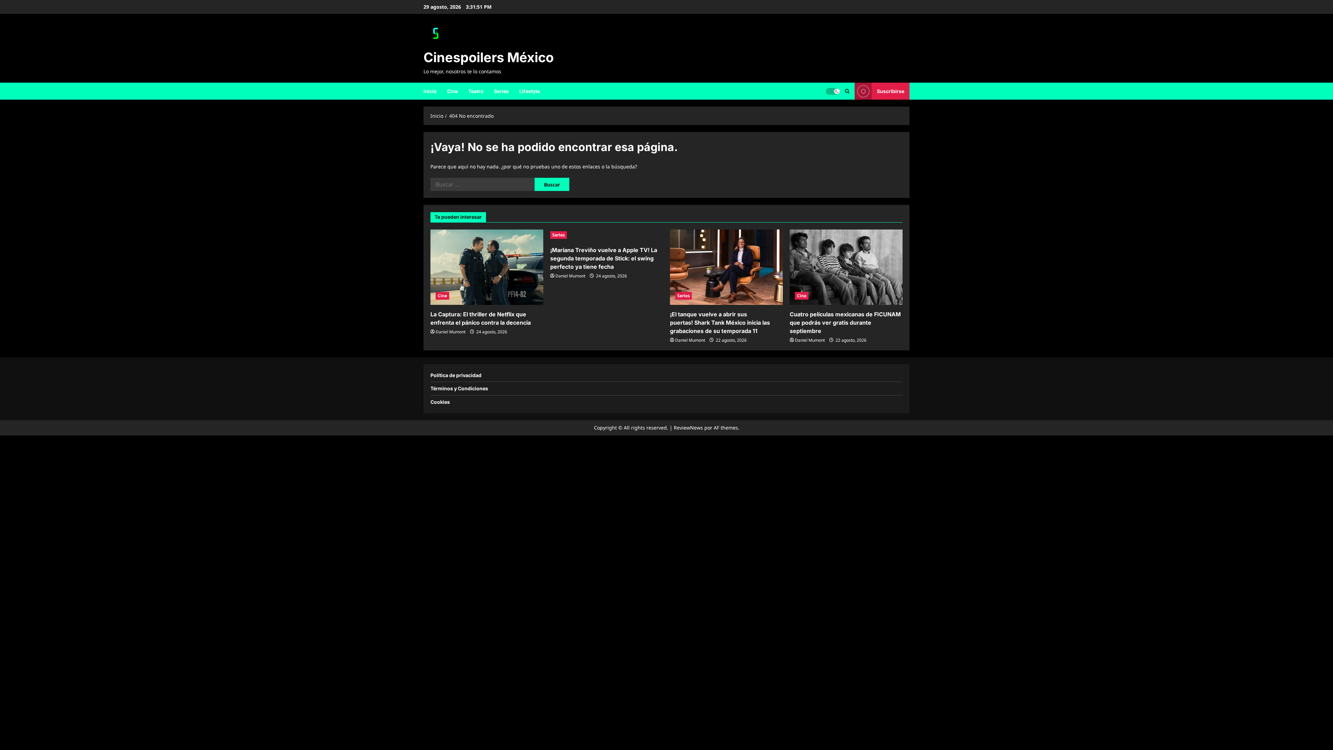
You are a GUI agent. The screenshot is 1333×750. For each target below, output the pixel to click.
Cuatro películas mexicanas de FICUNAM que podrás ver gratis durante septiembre (845, 322)
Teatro (476, 91)
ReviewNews (688, 427)
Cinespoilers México (489, 57)
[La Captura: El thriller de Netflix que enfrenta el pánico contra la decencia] (486, 267)
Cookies (440, 402)
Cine (452, 91)
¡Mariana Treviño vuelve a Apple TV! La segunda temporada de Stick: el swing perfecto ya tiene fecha (603, 258)
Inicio (430, 91)
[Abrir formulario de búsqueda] (847, 91)
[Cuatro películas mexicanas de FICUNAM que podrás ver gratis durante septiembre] (846, 267)
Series (501, 91)
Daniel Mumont (451, 332)
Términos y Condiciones (459, 388)
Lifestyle (529, 91)
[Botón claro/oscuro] (833, 91)
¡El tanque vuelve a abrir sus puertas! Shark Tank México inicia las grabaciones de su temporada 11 (720, 322)
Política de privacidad (455, 375)
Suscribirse (890, 91)
